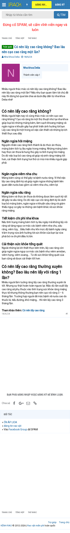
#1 (67, 314)
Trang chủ (64, 522)
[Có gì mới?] (27, 4)
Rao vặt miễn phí (35, 525)
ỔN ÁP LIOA (10, 422)
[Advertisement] (35, 354)
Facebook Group (18, 429)
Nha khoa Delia (12, 56)
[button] (4, 5)
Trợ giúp (52, 522)
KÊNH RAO (6, 525)
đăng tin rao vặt (12, 425)
